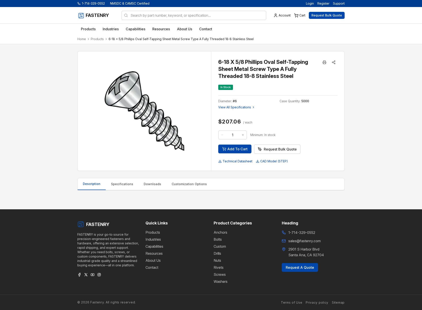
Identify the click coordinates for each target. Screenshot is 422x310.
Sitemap (338, 302)
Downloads (152, 184)
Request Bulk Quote (326, 15)
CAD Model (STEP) (274, 161)
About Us (153, 260)
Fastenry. (97, 302)
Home (81, 39)
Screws (220, 274)
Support (339, 3)
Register (323, 3)
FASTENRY (97, 224)
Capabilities (154, 246)
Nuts (217, 260)
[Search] (124, 15)
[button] (333, 62)
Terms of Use (291, 302)
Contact (152, 267)
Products (97, 39)
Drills (217, 253)
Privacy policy (317, 302)
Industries (153, 239)
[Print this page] (324, 62)
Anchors (220, 232)
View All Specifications (234, 107)
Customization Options (189, 184)
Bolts (218, 239)
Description (91, 184)
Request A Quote (300, 267)
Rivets (219, 267)
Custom (220, 246)
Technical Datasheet (237, 161)
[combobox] (194, 15)
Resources (154, 253)
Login (310, 3)
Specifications (122, 184)
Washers (220, 281)
